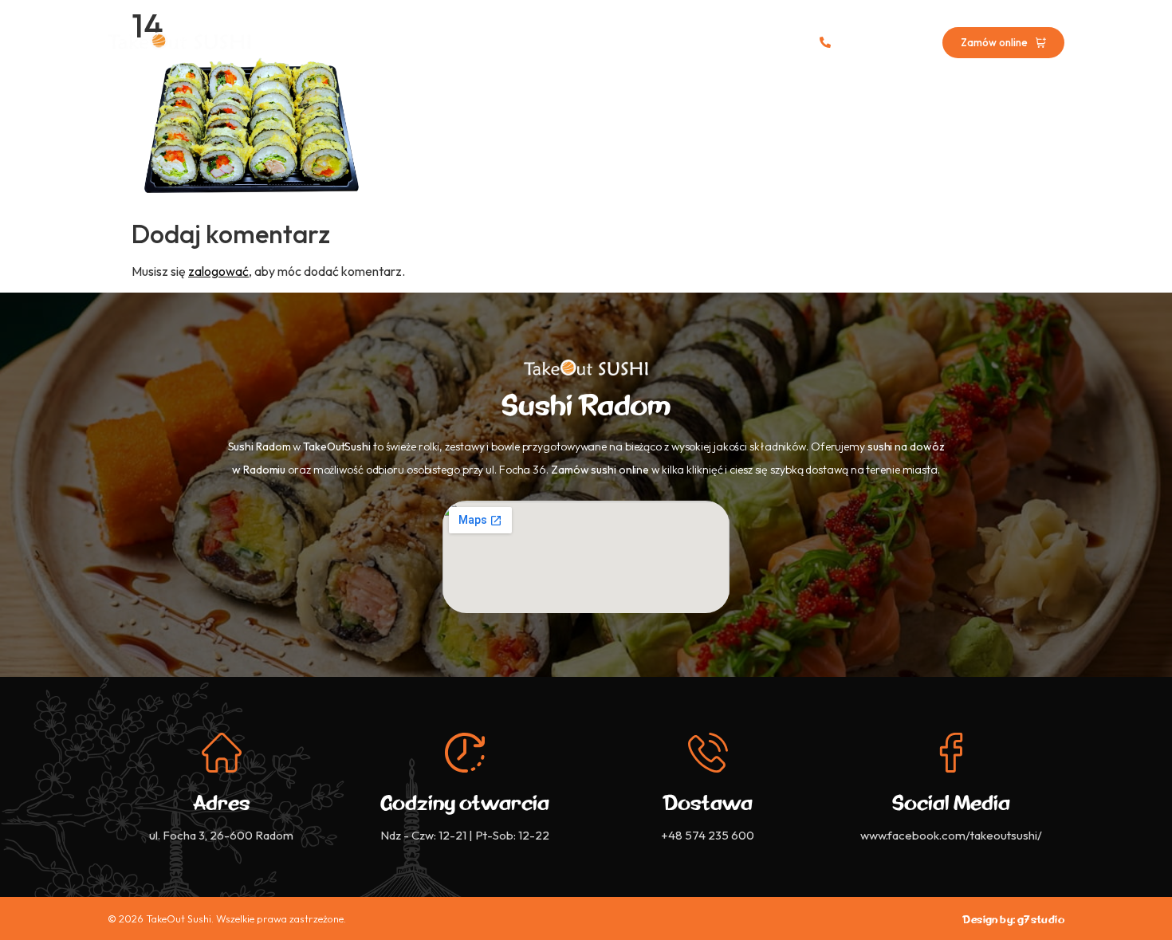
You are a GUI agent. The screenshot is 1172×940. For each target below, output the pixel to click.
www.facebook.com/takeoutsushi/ (951, 835)
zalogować (218, 271)
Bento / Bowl (654, 42)
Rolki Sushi (510, 42)
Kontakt (738, 42)
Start (383, 42)
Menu (439, 42)
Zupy (579, 42)
